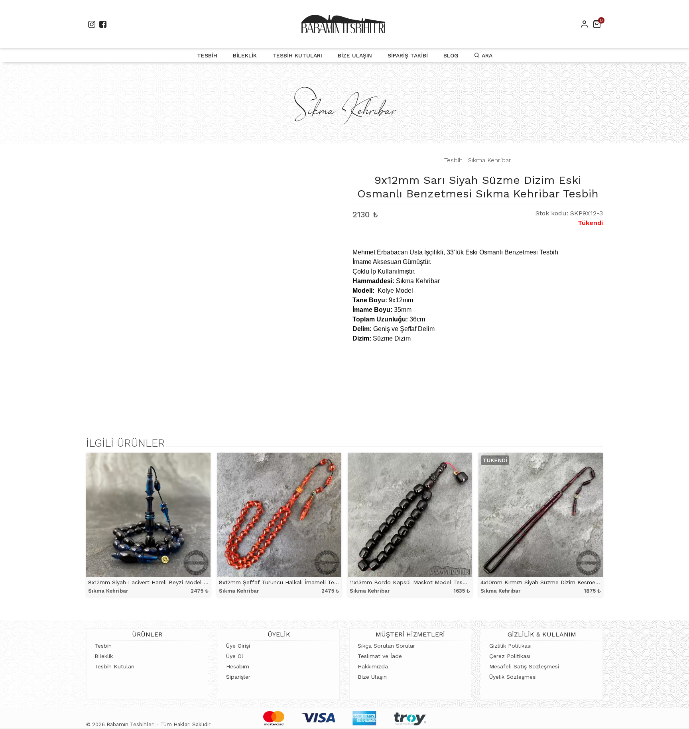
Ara (486, 55)
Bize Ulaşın (355, 55)
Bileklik (245, 55)
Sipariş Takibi (408, 55)
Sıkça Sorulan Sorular (386, 645)
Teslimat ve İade (380, 656)
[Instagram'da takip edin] (91, 24)
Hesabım (237, 666)
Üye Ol (234, 656)
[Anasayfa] (343, 24)
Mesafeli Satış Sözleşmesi (524, 666)
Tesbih (207, 55)
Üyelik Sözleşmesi (513, 677)
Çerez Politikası (509, 656)
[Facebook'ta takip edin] (102, 24)
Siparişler (238, 677)
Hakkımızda (373, 666)
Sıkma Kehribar (489, 160)
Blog (451, 55)
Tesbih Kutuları (297, 55)
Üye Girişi (238, 645)
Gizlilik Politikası (510, 645)
